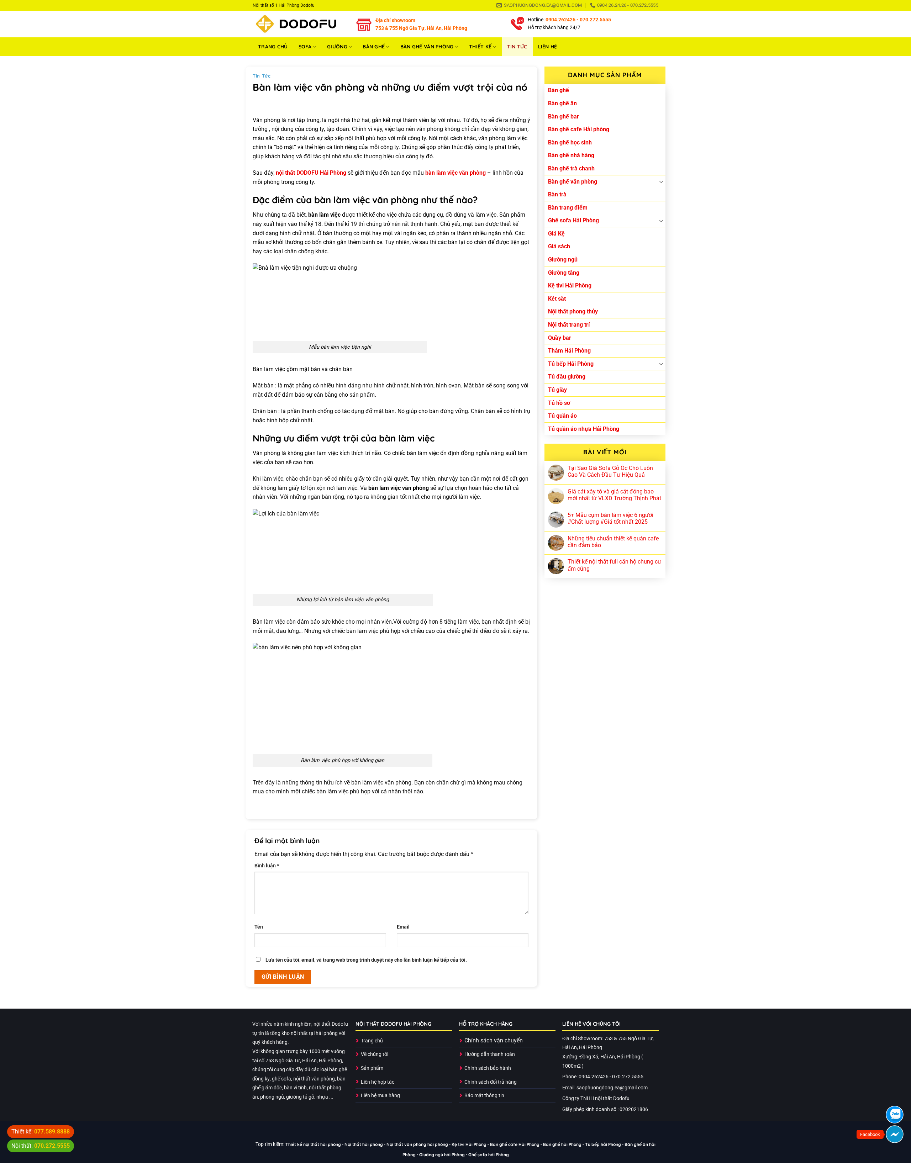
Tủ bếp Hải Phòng (571, 363)
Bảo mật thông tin (484, 1096)
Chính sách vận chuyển (493, 1040)
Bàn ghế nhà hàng (571, 155)
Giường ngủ (563, 259)
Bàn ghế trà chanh (571, 168)
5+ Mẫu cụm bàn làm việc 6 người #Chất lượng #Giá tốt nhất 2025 (610, 518)
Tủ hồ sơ (559, 403)
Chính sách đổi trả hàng (490, 1082)
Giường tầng (563, 272)
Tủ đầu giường (566, 376)
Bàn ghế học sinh (570, 142)
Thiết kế (480, 46)
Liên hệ (547, 46)
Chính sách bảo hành (487, 1068)
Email (403, 927)
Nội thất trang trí (569, 324)
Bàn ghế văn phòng (427, 46)
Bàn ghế (374, 46)
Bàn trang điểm (568, 207)
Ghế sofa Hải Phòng (573, 220)
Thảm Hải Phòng (569, 350)
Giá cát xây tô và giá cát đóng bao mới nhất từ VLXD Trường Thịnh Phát (614, 495)
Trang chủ (273, 46)
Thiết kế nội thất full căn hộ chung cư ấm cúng (614, 565)
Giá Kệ (556, 233)
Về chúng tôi (374, 1054)
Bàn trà (557, 194)
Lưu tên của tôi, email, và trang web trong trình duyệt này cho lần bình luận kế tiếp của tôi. (366, 960)
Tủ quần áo (562, 415)
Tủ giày (557, 389)
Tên (258, 927)
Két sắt (557, 298)
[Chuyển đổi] (661, 181)
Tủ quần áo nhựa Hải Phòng (583, 428)
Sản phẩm (372, 1068)
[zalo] (895, 1115)
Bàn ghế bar (563, 116)
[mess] (895, 1134)
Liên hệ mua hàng (380, 1096)
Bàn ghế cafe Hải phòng (578, 129)
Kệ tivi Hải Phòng (569, 285)
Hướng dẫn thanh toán (489, 1054)
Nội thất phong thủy (573, 311)
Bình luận (266, 866)
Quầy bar (559, 337)
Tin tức (517, 46)
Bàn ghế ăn (562, 103)
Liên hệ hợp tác (377, 1082)
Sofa (305, 46)
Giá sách (559, 246)
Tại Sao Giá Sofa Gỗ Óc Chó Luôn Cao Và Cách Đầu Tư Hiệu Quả (610, 471)
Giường (337, 46)
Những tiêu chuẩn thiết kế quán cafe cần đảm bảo (613, 542)
